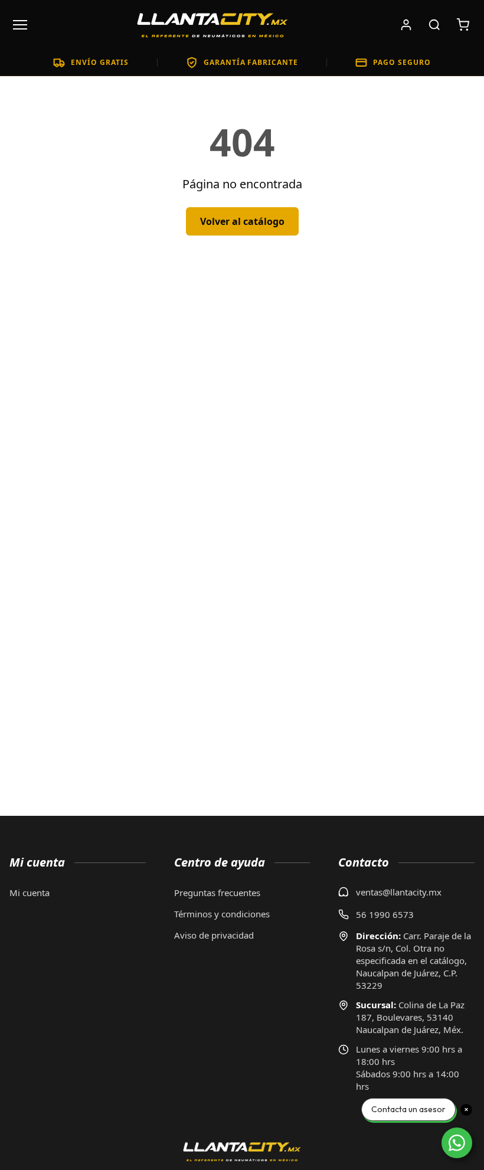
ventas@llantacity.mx (399, 892)
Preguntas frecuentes (217, 892)
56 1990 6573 (385, 914)
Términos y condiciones (222, 914)
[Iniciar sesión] (406, 25)
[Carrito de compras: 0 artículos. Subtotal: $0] (463, 25)
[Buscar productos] (434, 25)
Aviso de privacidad (214, 935)
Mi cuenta (29, 892)
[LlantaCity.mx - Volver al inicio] (212, 25)
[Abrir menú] (20, 25)
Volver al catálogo (242, 221)
